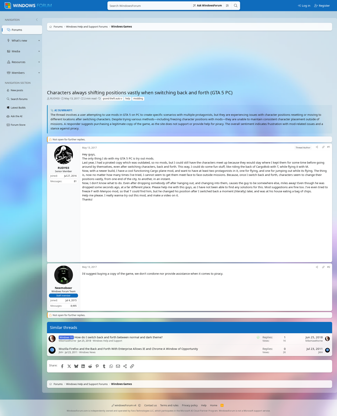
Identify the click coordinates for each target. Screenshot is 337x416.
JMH (61, 352)
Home (213, 405)
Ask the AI (16, 116)
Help (204, 405)
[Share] (316, 147)
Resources (18, 62)
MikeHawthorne (67, 340)
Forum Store (18, 124)
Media (16, 51)
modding (138, 98)
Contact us (150, 405)
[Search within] (227, 6)
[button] (39, 40)
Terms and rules (169, 405)
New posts (17, 90)
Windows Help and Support (107, 340)
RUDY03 (54, 98)
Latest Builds (18, 107)
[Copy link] (323, 147)
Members (18, 73)
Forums (17, 30)
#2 (328, 267)
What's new (19, 40)
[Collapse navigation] (36, 19)
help (127, 98)
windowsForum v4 (125, 405)
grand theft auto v (112, 98)
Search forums (19, 99)
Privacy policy (190, 405)
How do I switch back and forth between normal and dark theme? (118, 337)
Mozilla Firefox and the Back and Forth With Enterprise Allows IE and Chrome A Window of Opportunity (128, 349)
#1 (328, 147)
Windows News (87, 352)
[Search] (235, 6)
